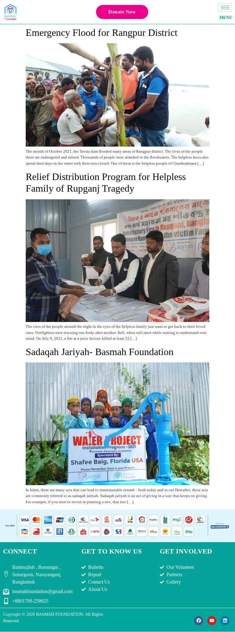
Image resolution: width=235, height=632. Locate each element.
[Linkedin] (224, 620)
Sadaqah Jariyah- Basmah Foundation (99, 351)
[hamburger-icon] (225, 7)
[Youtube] (211, 620)
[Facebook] (198, 620)
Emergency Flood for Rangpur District (101, 32)
